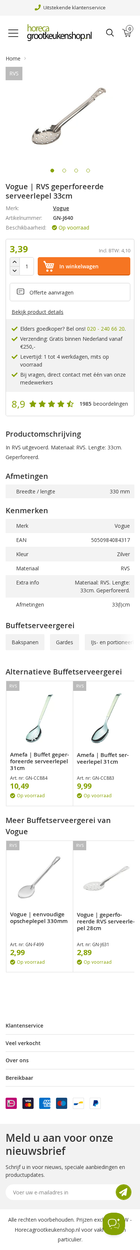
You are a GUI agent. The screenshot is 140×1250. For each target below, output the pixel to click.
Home (13, 58)
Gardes (64, 642)
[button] (52, 171)
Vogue (61, 208)
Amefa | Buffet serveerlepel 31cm (103, 758)
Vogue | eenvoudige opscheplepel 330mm (39, 918)
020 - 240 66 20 (106, 328)
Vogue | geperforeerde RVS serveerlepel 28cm (106, 921)
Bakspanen (25, 642)
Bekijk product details (37, 312)
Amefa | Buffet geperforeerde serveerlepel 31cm (39, 761)
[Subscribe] (123, 1192)
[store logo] (61, 33)
